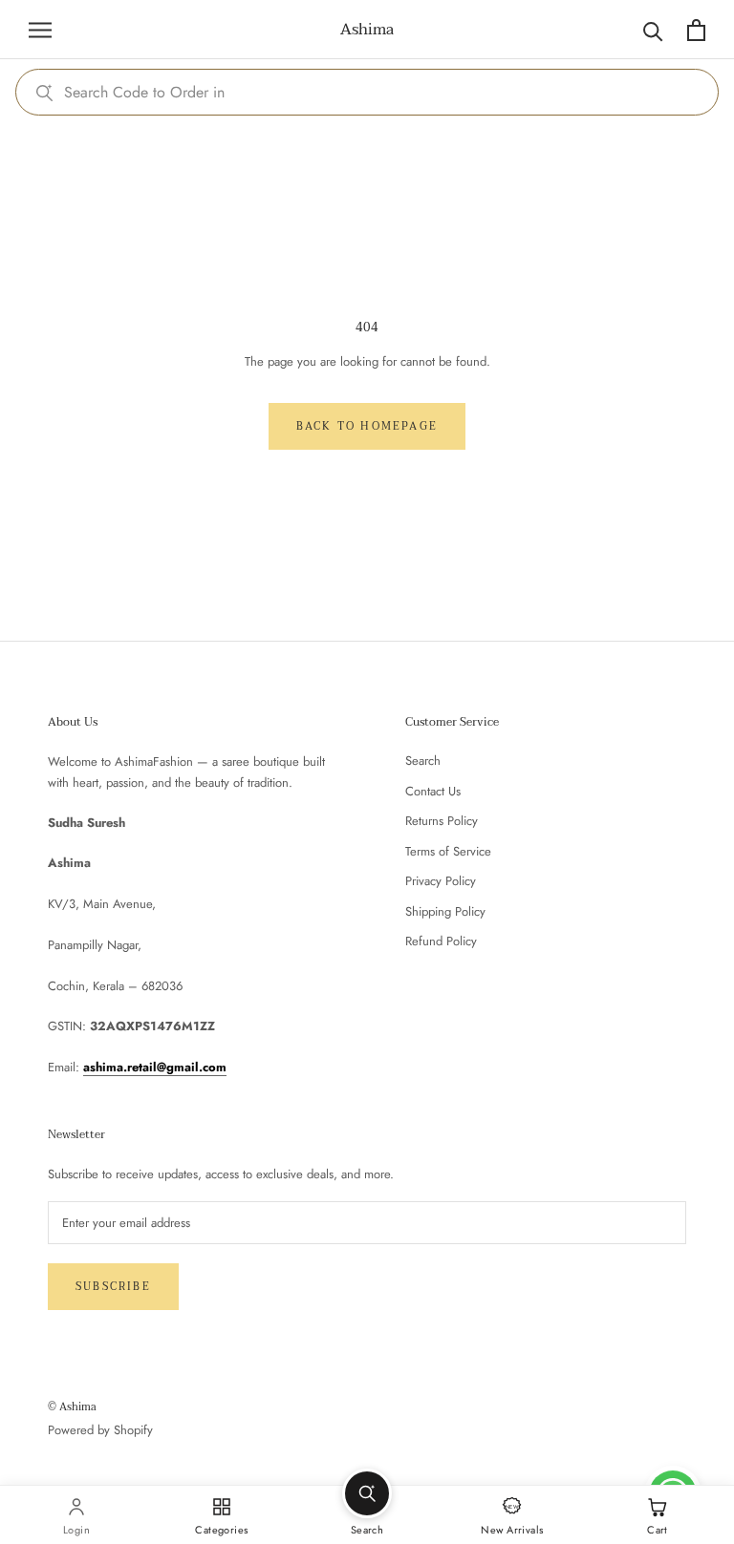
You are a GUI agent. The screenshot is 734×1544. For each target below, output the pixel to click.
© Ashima (72, 1407)
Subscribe (113, 1287)
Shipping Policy (445, 911)
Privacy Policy (440, 881)
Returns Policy (441, 821)
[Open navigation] (40, 30)
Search (423, 760)
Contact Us (433, 791)
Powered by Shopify (100, 1430)
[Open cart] (696, 30)
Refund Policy (441, 941)
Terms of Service (448, 851)
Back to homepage (367, 426)
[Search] (653, 30)
